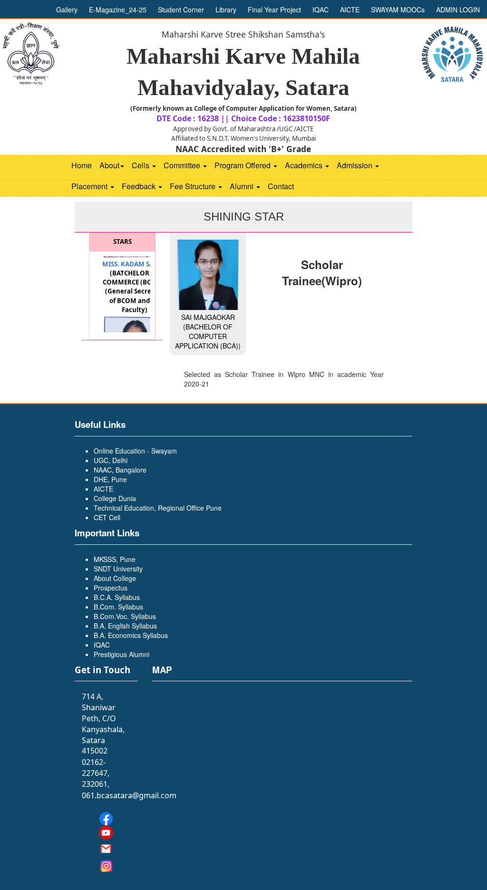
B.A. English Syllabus (125, 625)
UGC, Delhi (110, 460)
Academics (304, 165)
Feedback (139, 186)
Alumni (242, 186)
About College (115, 578)
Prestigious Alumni (121, 654)
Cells (141, 165)
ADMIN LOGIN (458, 9)
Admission (355, 165)
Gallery (67, 9)
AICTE (350, 9)
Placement (90, 186)
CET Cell (107, 517)
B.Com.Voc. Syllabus (125, 616)
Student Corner (182, 9)
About (109, 165)
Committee (183, 165)
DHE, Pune (110, 479)
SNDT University (118, 568)
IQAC (320, 9)
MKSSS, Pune (115, 559)
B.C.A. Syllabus (117, 597)
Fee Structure (193, 186)
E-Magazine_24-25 (118, 9)
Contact (281, 186)
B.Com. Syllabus (118, 606)
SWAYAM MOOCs (399, 9)
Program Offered (243, 165)
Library (226, 9)
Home (81, 165)
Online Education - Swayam (135, 450)
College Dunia (115, 498)
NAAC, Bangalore (120, 469)
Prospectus (110, 587)
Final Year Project (275, 9)
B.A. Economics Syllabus (131, 635)
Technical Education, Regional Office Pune (158, 508)
